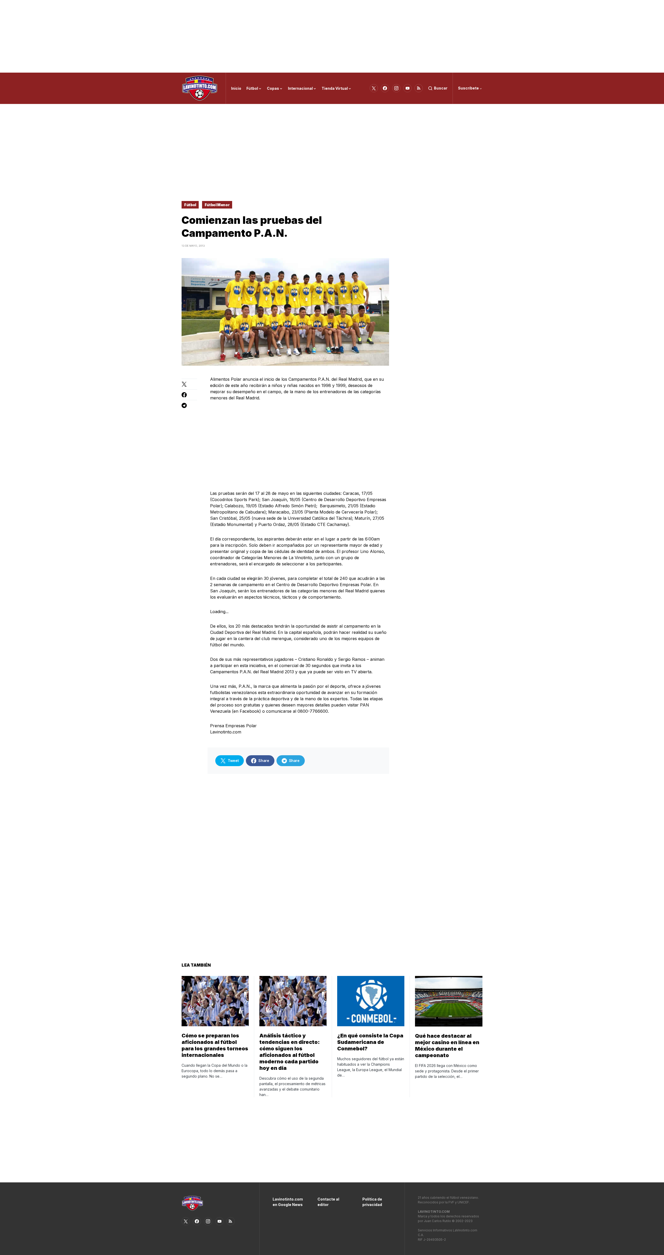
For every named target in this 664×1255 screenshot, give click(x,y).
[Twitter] (374, 88)
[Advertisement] (332, 36)
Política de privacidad (372, 1202)
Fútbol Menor (217, 205)
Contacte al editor (328, 1202)
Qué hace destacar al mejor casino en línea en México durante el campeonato (447, 1045)
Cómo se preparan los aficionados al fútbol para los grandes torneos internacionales (215, 1045)
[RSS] (418, 88)
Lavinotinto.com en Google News (287, 1202)
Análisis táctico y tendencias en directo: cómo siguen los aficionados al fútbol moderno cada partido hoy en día (289, 1051)
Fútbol (190, 205)
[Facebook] (385, 88)
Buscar (440, 88)
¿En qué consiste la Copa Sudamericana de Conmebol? (370, 1042)
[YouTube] (407, 88)
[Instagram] (396, 88)
